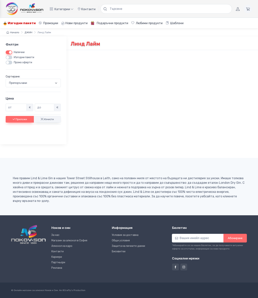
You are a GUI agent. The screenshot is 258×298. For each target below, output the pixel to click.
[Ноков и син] (28, 234)
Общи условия (121, 240)
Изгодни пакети (21, 23)
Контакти (88, 9)
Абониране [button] (235, 238)
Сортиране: (13, 76)
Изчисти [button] (48, 119)
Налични (19, 52)
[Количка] (248, 9)
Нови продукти (76, 23)
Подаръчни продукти (112, 23)
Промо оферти (23, 62)
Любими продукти (149, 23)
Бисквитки (118, 251)
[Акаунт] (237, 9)
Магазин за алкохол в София (69, 240)
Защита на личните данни (128, 246)
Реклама (56, 267)
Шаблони (176, 23)
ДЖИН (28, 32)
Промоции (50, 23)
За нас (55, 235)
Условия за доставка (125, 235)
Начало (14, 32)
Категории (62, 9)
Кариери (56, 257)
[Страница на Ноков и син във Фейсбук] (175, 267)
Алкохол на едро (61, 246)
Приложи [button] (21, 119)
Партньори (58, 262)
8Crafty (67, 290)
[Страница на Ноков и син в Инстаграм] (183, 267)
